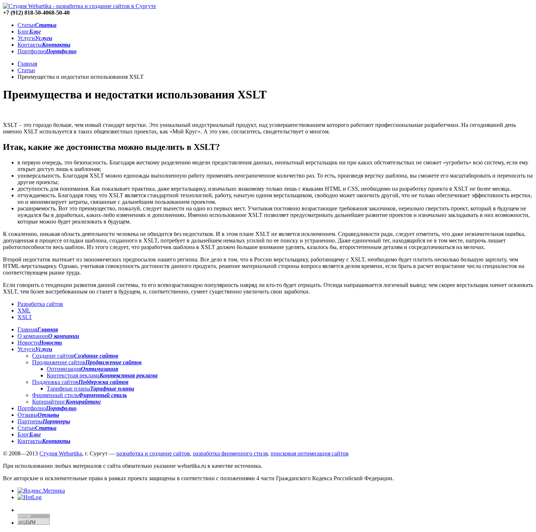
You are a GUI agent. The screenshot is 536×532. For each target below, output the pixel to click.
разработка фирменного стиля (230, 453)
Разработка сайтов (40, 304)
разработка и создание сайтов (153, 453)
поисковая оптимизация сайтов (310, 453)
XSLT (25, 317)
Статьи (26, 70)
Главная (27, 64)
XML (24, 310)
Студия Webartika (60, 453)
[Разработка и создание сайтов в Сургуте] (79, 6)
